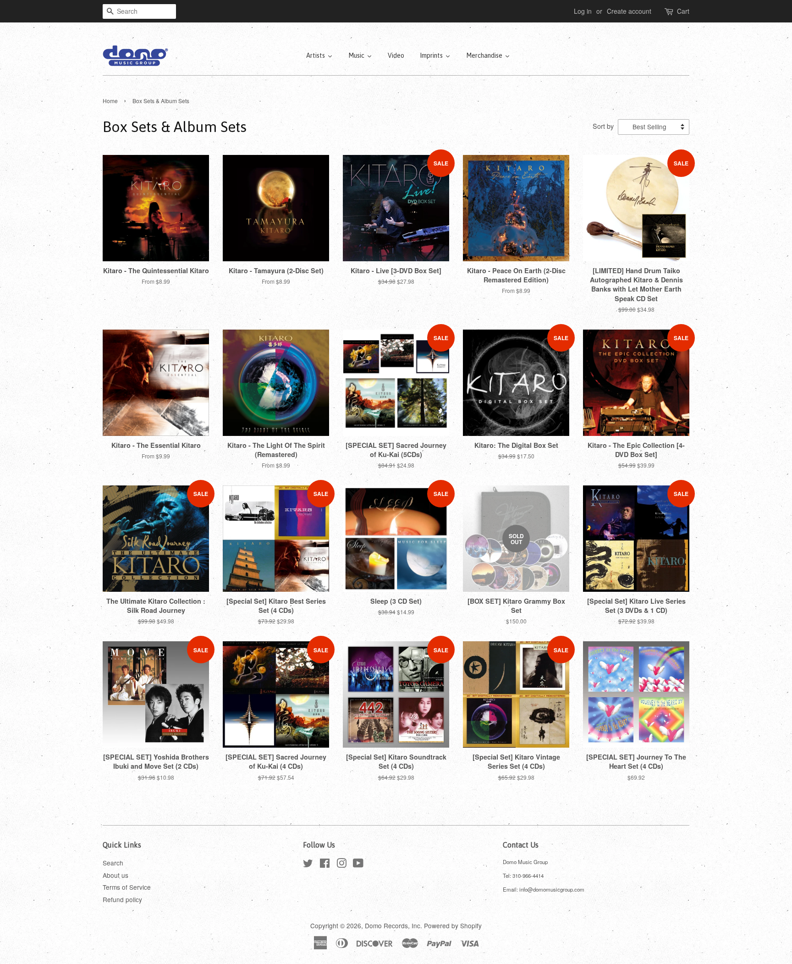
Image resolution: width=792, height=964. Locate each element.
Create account (629, 11)
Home (110, 101)
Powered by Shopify (453, 925)
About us (115, 875)
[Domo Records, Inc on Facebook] (324, 864)
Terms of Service (127, 887)
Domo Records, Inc (392, 925)
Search (113, 862)
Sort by (603, 126)
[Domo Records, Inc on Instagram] (341, 864)
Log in (583, 11)
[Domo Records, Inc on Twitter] (308, 864)
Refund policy (122, 899)
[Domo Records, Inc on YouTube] (358, 864)
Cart (683, 11)
